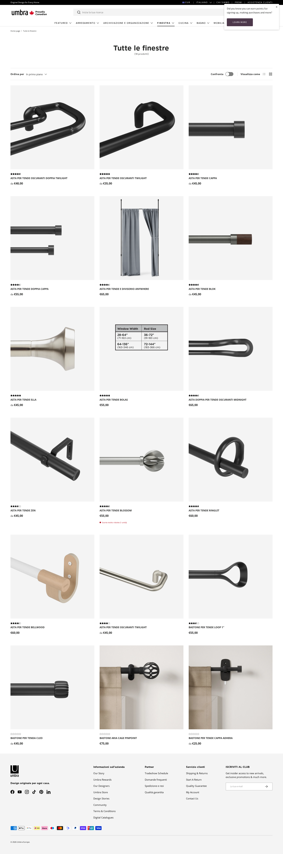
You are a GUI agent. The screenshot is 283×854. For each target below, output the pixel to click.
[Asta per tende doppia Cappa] (52, 238)
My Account (192, 792)
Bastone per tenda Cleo (26, 738)
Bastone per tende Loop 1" (206, 627)
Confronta (217, 74)
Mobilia (219, 23)
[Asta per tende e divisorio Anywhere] (141, 238)
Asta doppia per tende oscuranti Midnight (217, 399)
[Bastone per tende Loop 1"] (231, 577)
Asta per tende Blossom (116, 510)
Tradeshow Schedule (156, 773)
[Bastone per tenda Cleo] (52, 687)
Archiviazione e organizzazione (126, 23)
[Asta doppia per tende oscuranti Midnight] (231, 349)
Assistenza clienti (260, 2)
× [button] (276, 7)
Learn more (240, 22)
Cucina (184, 23)
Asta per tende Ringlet (204, 510)
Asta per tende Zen (23, 510)
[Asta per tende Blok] (231, 238)
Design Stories (101, 798)
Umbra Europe (23, 842)
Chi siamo (223, 2)
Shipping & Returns (197, 773)
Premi (238, 2)
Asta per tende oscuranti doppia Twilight (38, 178)
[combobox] (149, 12)
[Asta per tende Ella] (52, 349)
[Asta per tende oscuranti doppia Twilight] (52, 127)
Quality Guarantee (196, 785)
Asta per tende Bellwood (27, 627)
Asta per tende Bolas (114, 399)
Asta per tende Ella (23, 399)
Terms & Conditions (104, 811)
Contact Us (192, 798)
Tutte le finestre (29, 31)
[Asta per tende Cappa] (231, 127)
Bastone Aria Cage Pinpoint (118, 738)
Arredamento (85, 23)
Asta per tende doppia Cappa (29, 289)
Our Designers (101, 785)
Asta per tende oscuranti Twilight (123, 178)
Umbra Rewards (102, 779)
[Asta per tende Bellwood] (52, 577)
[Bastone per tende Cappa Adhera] (231, 687)
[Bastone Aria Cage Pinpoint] (141, 687)
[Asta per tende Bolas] (141, 349)
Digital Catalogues (103, 817)
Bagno (201, 23)
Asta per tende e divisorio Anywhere (124, 289)
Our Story (98, 773)
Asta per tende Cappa (203, 178)
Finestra (163, 23)
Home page (15, 31)
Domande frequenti (156, 779)
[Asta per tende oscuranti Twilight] (141, 127)
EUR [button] (188, 2)
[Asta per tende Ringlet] (231, 460)
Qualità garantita (154, 792)
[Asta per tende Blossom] (141, 460)
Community (100, 804)
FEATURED (61, 23)
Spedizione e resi (154, 785)
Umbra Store (100, 792)
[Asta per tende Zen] (52, 460)
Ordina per (17, 74)
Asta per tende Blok (202, 289)
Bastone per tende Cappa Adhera (211, 738)
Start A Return (194, 779)
